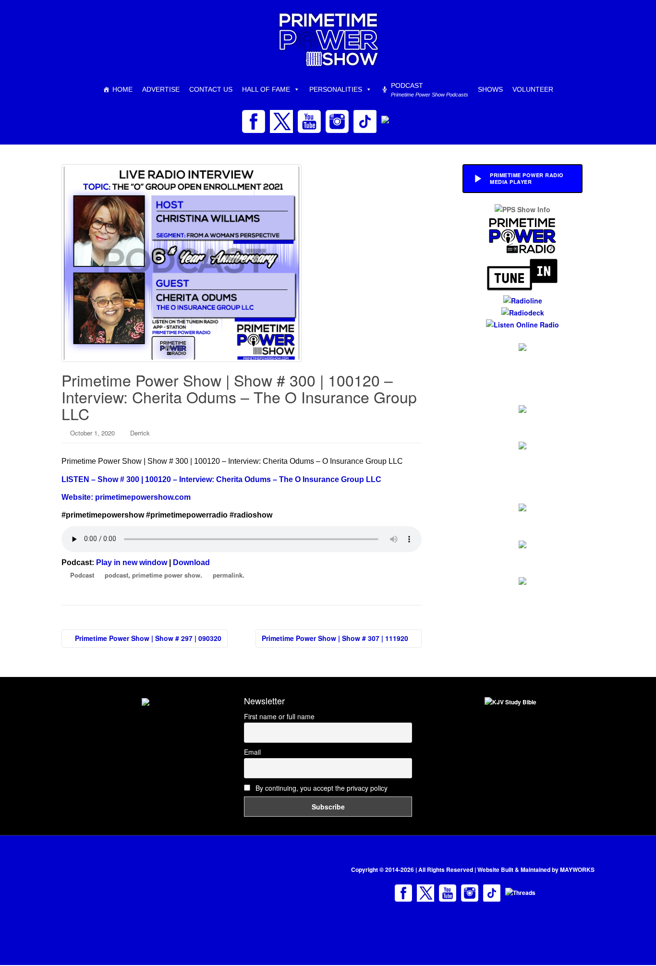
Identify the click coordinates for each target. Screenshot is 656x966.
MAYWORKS (577, 869)
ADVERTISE (161, 89)
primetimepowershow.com (143, 497)
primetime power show (166, 575)
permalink (228, 575)
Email (252, 752)
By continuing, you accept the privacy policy (321, 788)
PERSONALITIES (335, 89)
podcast (116, 575)
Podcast (82, 575)
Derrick (140, 432)
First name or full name (279, 716)
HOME (122, 89)
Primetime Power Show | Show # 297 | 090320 (147, 638)
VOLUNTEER (532, 89)
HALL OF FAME (266, 89)
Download (191, 562)
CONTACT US (210, 89)
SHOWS (490, 89)
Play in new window (131, 562)
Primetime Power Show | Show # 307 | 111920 (336, 638)
